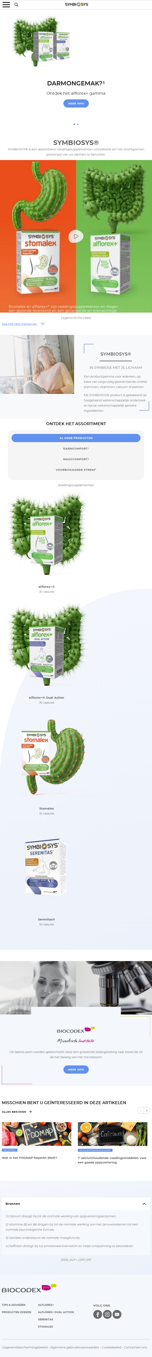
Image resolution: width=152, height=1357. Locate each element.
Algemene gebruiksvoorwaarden (74, 1347)
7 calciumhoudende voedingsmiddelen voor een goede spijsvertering (112, 1160)
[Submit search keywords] (16, 4)
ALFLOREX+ (46, 1304)
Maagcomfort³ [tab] (76, 459)
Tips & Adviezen (13, 1304)
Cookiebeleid (111, 1347)
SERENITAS (45, 1319)
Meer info (76, 103)
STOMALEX (45, 1326)
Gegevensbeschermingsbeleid (25, 1347)
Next (147, 1110)
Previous (140, 1110)
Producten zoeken (16, 1312)
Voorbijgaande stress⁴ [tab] (76, 469)
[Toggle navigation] (7, 4)
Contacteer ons (135, 1347)
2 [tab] (77, 124)
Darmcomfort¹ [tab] (76, 448)
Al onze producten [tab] (76, 437)
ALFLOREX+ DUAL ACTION (56, 1312)
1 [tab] (74, 124)
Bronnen (13, 1204)
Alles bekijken (14, 1111)
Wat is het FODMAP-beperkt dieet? (29, 1158)
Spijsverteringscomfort (95, 1150)
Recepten (10, 1150)
